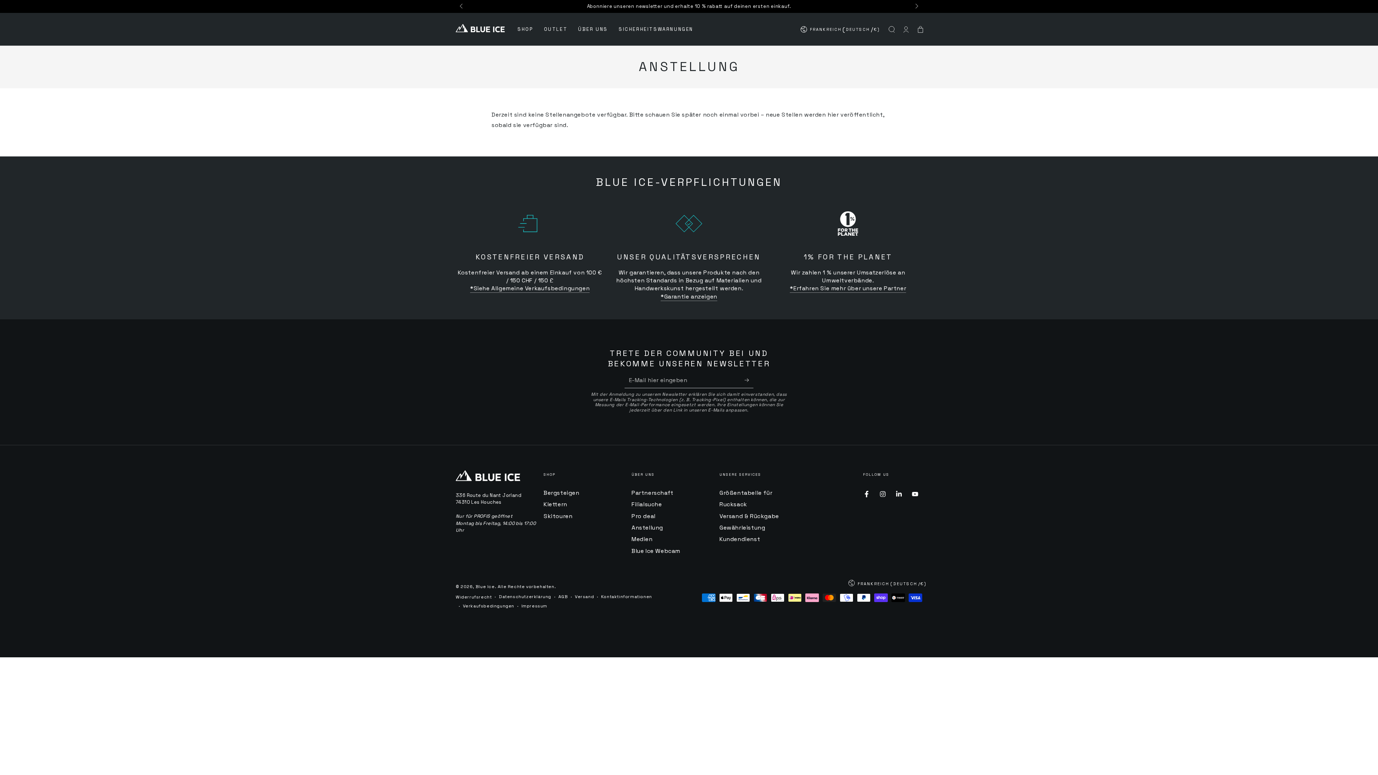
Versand (584, 597)
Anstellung (647, 527)
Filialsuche (647, 504)
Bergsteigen (562, 493)
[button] (892, 29)
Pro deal (644, 516)
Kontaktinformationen (626, 597)
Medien (642, 539)
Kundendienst (740, 539)
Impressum (534, 606)
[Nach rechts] (916, 6)
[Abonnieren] (749, 380)
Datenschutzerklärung (525, 597)
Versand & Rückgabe (749, 516)
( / (840, 31)
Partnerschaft (653, 493)
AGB (563, 597)
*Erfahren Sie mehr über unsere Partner (848, 288)
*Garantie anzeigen (689, 296)
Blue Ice (485, 587)
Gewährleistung (742, 527)
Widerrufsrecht (474, 597)
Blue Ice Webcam (656, 551)
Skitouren (558, 516)
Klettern (555, 504)
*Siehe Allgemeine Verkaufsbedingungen (530, 288)
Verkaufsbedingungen (488, 606)
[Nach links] (462, 6)
